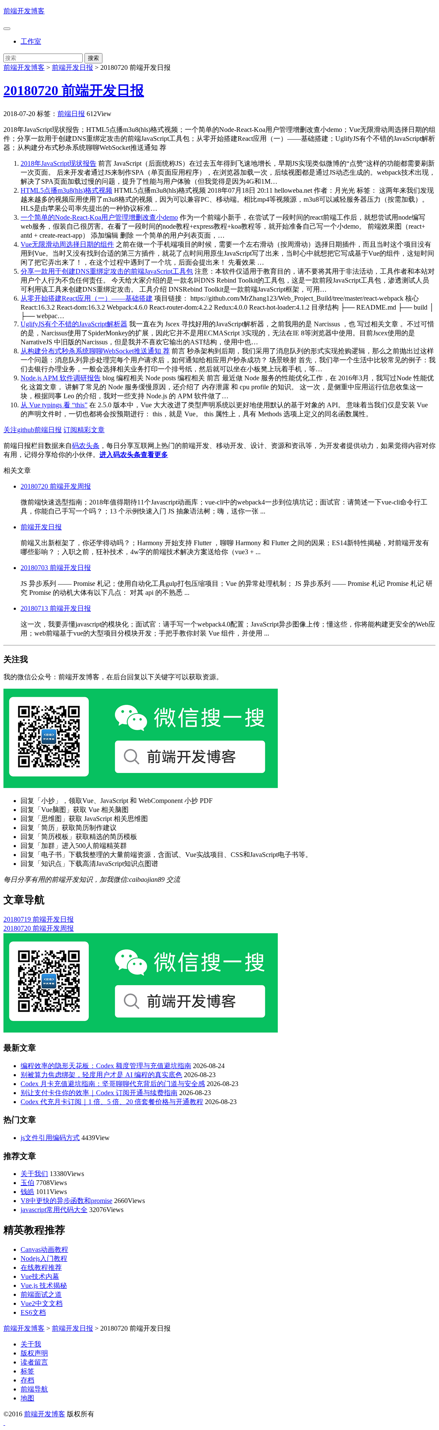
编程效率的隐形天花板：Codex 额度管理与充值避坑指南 (106, 1065)
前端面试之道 (41, 1294)
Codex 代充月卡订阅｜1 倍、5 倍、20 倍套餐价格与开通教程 (112, 1101)
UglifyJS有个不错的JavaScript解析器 (74, 324)
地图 (27, 1398)
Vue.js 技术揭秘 (44, 1285)
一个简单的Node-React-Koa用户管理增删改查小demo (99, 217)
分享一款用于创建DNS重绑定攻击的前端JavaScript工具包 (107, 271)
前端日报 (71, 113)
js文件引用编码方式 (50, 1137)
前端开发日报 (72, 67)
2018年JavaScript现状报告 (58, 163)
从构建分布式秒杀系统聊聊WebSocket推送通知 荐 (95, 351)
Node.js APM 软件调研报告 (61, 378)
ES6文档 (33, 1312)
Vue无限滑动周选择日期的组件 (67, 244)
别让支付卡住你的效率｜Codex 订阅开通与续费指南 (99, 1092)
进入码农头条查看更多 (133, 454)
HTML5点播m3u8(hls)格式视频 (66, 190)
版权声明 (34, 1353)
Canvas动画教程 (44, 1249)
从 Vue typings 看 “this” (54, 405)
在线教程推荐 (41, 1267)
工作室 (31, 41)
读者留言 (34, 1362)
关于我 (31, 1344)
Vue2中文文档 (42, 1303)
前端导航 (34, 1389)
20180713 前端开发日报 (56, 608)
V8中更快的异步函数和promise (66, 1200)
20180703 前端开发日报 (56, 567)
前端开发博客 (24, 11)
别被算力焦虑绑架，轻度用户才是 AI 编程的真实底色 (101, 1074)
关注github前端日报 (32, 429)
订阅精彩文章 (84, 429)
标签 (27, 1371)
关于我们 (34, 1173)
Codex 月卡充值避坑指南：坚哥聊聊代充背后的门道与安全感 (113, 1083)
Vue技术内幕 (40, 1276)
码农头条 (85, 445)
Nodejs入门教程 (44, 1258)
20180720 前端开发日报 (73, 90)
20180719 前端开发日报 (38, 919)
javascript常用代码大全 (54, 1209)
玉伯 (27, 1182)
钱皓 (27, 1191)
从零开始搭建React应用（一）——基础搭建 (87, 298)
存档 (27, 1380)
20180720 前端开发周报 (56, 486)
